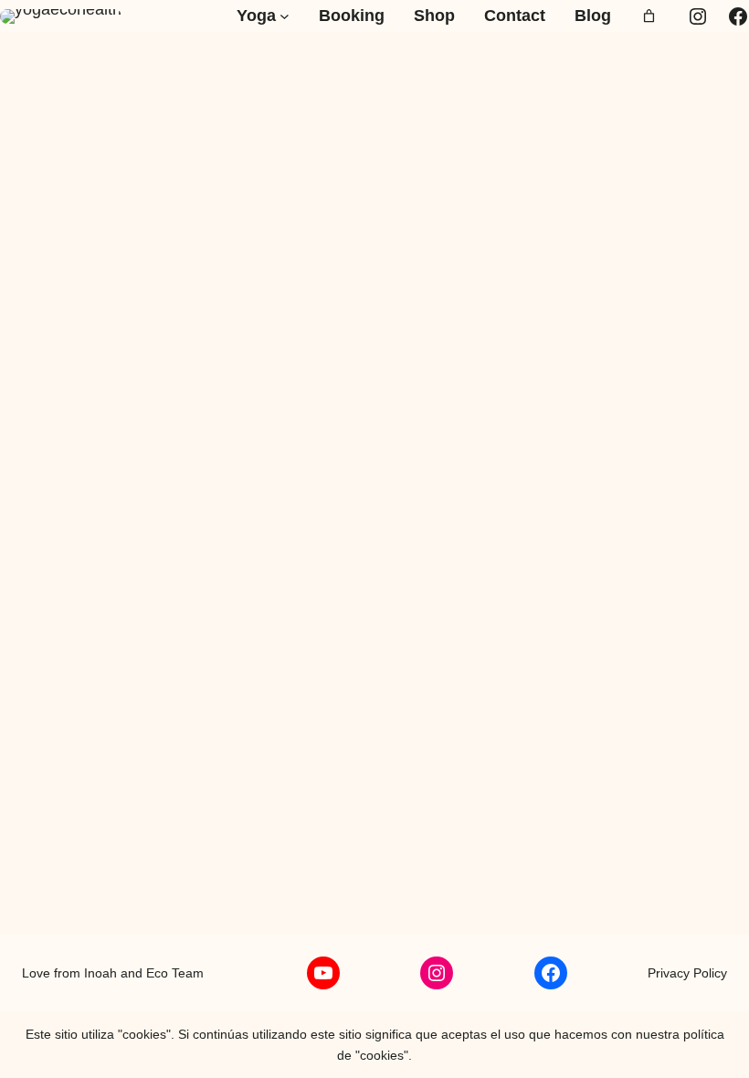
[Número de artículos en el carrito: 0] (649, 16)
